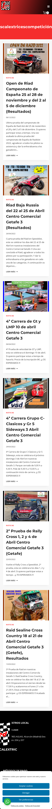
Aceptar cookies (26, 786)
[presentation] (26, 58)
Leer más (12, 155)
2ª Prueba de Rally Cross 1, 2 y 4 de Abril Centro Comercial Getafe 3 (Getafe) (25, 542)
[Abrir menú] (48, 6)
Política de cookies (17, 806)
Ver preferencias (26, 799)
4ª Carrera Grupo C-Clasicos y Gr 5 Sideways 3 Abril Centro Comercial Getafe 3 (25, 429)
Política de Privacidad (32, 806)
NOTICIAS (10, 78)
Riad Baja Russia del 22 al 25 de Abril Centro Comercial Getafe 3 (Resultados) (25, 216)
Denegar (26, 792)
